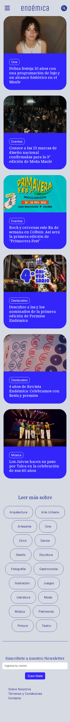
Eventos (17, 141)
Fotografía (18, 569)
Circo (23, 540)
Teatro (46, 626)
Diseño (21, 555)
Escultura (46, 555)
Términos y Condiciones (25, 693)
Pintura (23, 626)
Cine (14, 62)
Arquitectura (18, 512)
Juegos (48, 583)
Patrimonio (46, 611)
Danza (45, 540)
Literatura (23, 597)
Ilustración (22, 583)
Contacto (14, 698)
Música (16, 455)
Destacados (19, 300)
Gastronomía (48, 569)
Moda (48, 597)
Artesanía (24, 526)
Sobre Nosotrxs (19, 689)
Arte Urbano (50, 512)
